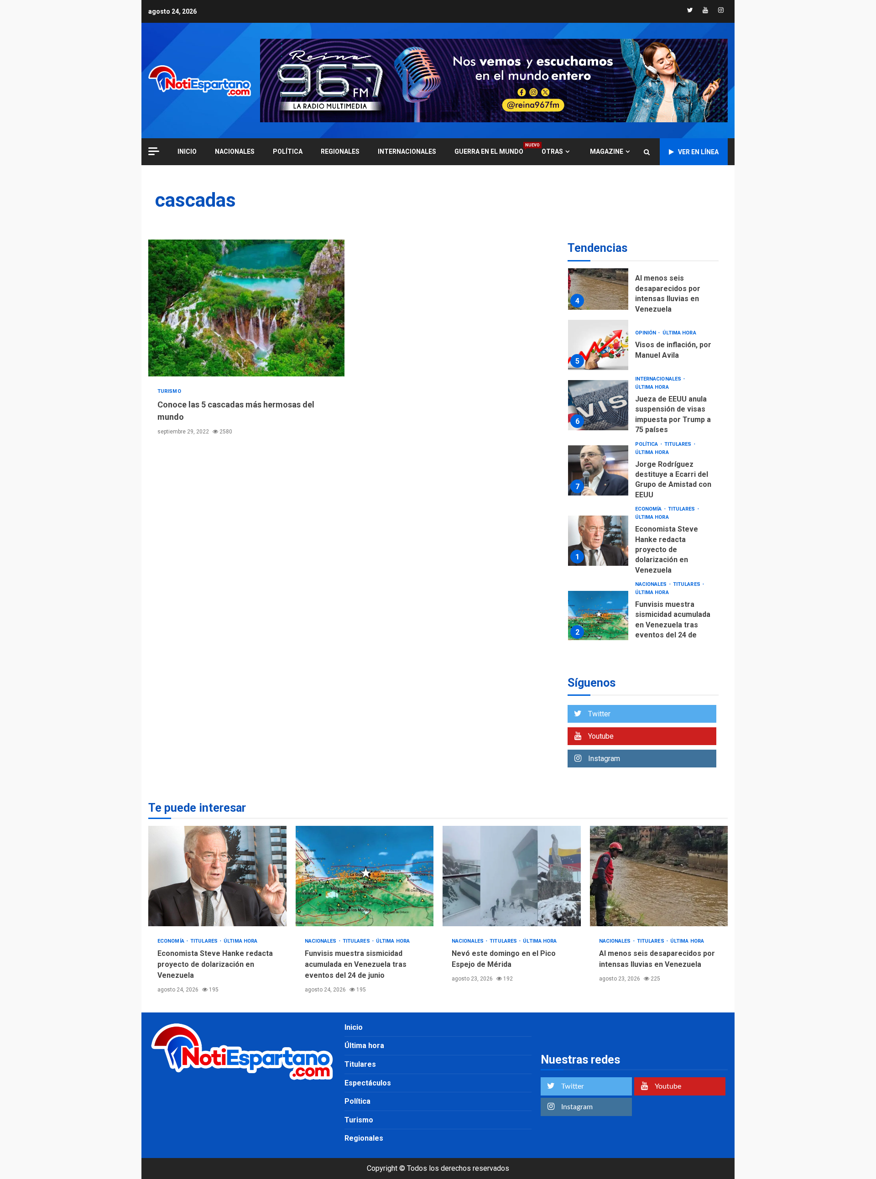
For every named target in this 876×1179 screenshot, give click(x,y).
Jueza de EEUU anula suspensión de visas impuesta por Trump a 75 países (598, 405)
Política (287, 151)
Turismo (169, 391)
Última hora (679, 332)
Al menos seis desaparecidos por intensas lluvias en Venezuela (598, 285)
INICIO (187, 151)
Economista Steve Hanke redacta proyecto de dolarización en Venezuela (598, 541)
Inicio (353, 1027)
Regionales (340, 151)
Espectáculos (367, 1083)
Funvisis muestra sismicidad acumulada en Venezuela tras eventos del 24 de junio (598, 616)
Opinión (646, 332)
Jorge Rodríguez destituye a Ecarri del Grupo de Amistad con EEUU (598, 470)
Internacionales (407, 151)
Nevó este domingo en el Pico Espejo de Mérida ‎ (512, 876)
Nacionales (235, 151)
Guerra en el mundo (488, 151)
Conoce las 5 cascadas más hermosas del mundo (246, 308)
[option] (643, 286)
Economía (649, 508)
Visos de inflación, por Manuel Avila (598, 345)
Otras (552, 151)
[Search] (647, 152)
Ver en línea (698, 152)
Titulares (678, 444)
